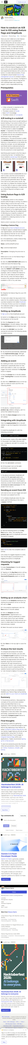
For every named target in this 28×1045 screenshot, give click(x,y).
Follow (14, 892)
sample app (13, 157)
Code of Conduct (10, 830)
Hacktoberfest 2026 (19, 795)
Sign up (4, 314)
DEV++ (17, 1021)
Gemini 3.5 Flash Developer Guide (9, 855)
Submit (6, 825)
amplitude (4, 36)
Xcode (17, 111)
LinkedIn (17, 748)
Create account (22, 2)
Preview (14, 825)
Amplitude (22, 302)
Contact (20, 1028)
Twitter (5, 748)
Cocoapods (19, 115)
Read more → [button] (5, 879)
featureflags (12, 36)
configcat (23, 36)
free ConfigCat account (17, 228)
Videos (22, 1021)
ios (18, 36)
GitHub (3, 750)
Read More (5, 810)
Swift (7, 113)
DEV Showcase (8, 1028)
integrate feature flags (7, 737)
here (5, 549)
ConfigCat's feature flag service (14, 729)
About (15, 1028)
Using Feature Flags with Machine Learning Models (12, 918)
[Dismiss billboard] (26, 1030)
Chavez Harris (9, 17)
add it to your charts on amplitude (16, 694)
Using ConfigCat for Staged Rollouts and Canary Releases (12, 927)
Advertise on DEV (7, 1025)
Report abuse (19, 830)
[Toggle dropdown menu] (26, 754)
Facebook (11, 748)
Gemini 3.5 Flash (6, 859)
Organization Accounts (18, 1025)
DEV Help (19, 1023)
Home (4, 1021)
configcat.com (16, 20)
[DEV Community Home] (6, 2)
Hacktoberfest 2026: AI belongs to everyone (12, 785)
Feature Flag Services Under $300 (13, 935)
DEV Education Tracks (11, 1023)
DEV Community (5, 1016)
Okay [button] (4, 1042)
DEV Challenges (11, 1021)
